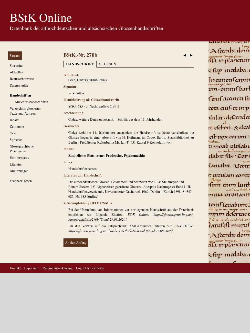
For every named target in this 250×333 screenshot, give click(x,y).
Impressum (31, 268)
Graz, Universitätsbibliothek (87, 80)
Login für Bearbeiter (90, 268)
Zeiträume (17, 126)
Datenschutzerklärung (58, 268)
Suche (15, 55)
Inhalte (14, 120)
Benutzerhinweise (22, 78)
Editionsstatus (19, 157)
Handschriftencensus (82, 168)
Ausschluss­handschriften (31, 101)
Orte (13, 133)
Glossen (107, 64)
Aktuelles (16, 72)
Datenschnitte (19, 85)
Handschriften (20, 95)
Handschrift (80, 64)
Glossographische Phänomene (22, 148)
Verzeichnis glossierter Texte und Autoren (25, 111)
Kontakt (15, 268)
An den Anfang (75, 242)
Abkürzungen (19, 170)
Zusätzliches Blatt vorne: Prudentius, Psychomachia (106, 155)
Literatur (16, 164)
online (92, 196)
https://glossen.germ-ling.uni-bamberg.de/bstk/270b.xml (106, 230)
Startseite (16, 65)
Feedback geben (21, 180)
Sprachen (16, 139)
